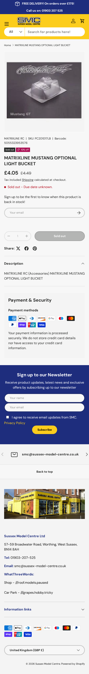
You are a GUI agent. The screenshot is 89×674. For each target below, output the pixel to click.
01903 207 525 (52, 10)
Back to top (44, 471)
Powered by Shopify (73, 663)
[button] (82, 21)
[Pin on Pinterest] (35, 248)
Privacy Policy (14, 423)
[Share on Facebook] (26, 248)
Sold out (60, 236)
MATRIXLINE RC (14, 138)
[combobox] (44, 31)
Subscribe (44, 430)
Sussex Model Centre (47, 663)
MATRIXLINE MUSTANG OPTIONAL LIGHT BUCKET (42, 45)
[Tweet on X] (18, 248)
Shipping (28, 180)
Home (7, 45)
